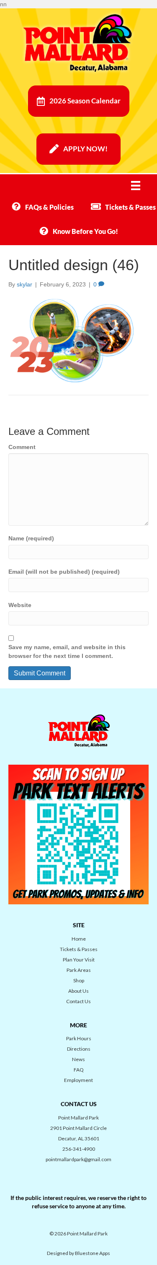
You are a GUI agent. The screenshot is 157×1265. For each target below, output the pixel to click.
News (78, 1059)
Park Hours (78, 1038)
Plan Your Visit (79, 959)
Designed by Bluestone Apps (78, 1253)
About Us (78, 991)
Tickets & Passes (79, 949)
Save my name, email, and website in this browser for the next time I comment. (67, 651)
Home (79, 939)
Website (19, 605)
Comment (22, 447)
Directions (78, 1049)
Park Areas (79, 970)
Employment (78, 1080)
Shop (78, 980)
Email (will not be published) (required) (64, 571)
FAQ (79, 1070)
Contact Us (78, 1001)
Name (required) (31, 538)
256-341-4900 (78, 1149)
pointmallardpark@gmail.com (78, 1159)
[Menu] (141, 185)
